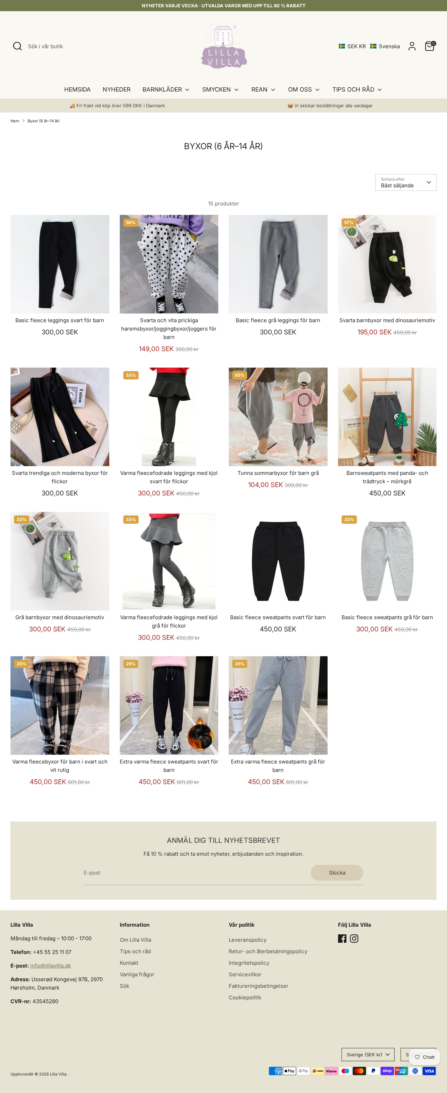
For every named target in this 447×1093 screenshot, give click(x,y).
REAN (260, 89)
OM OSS (301, 89)
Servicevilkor (245, 974)
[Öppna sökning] (17, 46)
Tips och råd (135, 951)
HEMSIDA (77, 89)
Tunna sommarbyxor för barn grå (278, 473)
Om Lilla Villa (135, 939)
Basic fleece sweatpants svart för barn (278, 617)
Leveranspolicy (247, 939)
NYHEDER (117, 89)
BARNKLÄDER (163, 89)
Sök (124, 986)
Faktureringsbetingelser (258, 986)
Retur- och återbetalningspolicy (268, 951)
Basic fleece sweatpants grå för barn (387, 617)
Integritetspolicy (249, 963)
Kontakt (129, 963)
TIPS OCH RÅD (354, 89)
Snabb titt (60, 302)
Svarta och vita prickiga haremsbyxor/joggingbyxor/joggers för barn (169, 328)
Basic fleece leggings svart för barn (59, 320)
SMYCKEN (217, 89)
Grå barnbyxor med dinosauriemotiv (59, 617)
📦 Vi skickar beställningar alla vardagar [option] (330, 105)
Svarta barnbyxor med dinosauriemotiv (387, 320)
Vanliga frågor (137, 974)
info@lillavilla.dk (50, 965)
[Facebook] (342, 938)
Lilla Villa (58, 1074)
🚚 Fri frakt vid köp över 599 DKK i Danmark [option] (117, 105)
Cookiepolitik (245, 997)
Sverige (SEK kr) (364, 1054)
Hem (14, 120)
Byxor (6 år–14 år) (44, 120)
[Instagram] (354, 938)
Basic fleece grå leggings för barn (278, 320)
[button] (369, 46)
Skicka (337, 872)
